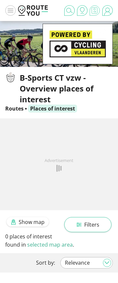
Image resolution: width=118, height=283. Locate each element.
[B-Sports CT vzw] (77, 54)
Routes (14, 108)
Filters (91, 224)
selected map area (50, 244)
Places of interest (52, 108)
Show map (32, 222)
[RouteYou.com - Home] (33, 10)
